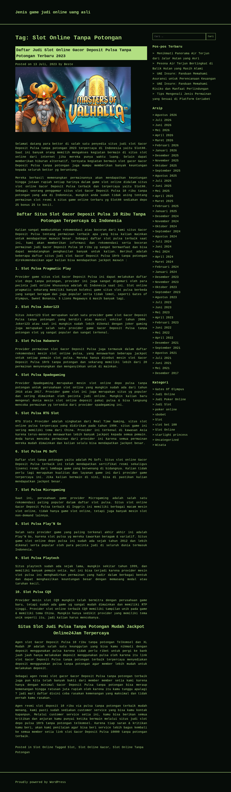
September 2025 (167, 170)
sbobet (160, 414)
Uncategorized (167, 440)
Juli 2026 (163, 120)
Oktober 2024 (166, 226)
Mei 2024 (162, 251)
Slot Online (43, 747)
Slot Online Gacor (94, 747)
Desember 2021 (167, 343)
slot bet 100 (166, 424)
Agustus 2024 (166, 236)
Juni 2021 (163, 363)
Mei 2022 (162, 332)
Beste (68, 64)
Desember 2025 (167, 155)
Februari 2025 (167, 206)
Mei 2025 (162, 191)
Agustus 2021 (166, 353)
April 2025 (164, 196)
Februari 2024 (167, 267)
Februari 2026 (167, 145)
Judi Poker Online (170, 399)
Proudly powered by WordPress (40, 782)
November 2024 (167, 221)
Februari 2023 (167, 322)
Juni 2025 (163, 186)
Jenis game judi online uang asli (52, 12)
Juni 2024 (163, 246)
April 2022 (164, 338)
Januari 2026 (166, 150)
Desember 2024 (167, 216)
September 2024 (167, 231)
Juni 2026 (163, 125)
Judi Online (165, 394)
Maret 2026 (164, 140)
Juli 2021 (163, 358)
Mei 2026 (162, 130)
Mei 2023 (162, 312)
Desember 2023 (167, 277)
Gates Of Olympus (169, 389)
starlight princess (171, 435)
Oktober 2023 (166, 287)
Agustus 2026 (166, 115)
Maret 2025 (164, 201)
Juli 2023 (163, 302)
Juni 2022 (163, 327)
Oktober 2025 (166, 165)
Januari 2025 (166, 211)
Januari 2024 (166, 272)
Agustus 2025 (166, 176)
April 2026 (164, 135)
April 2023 (164, 317)
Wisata (160, 445)
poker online (166, 409)
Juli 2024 (163, 241)
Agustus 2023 (166, 297)
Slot (71, 747)
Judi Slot (163, 404)
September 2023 (167, 292)
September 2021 (167, 348)
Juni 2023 (163, 307)
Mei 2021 (162, 368)
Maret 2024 (164, 262)
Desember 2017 (167, 373)
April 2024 (164, 257)
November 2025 (167, 160)
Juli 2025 (163, 181)
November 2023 (167, 282)
